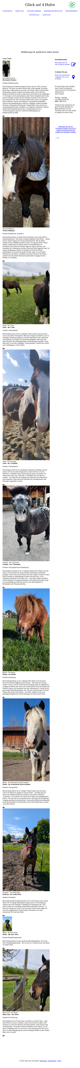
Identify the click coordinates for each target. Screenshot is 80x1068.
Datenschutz (52, 1061)
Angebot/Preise (34, 11)
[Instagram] (58, 138)
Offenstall (34, 15)
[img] (72, 4)
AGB (59, 1061)
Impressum (43, 1061)
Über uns (19, 11)
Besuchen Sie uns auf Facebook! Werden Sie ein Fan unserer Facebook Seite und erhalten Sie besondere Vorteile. (65, 129)
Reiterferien (72, 11)
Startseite (7, 11)
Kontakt (47, 15)
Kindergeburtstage (53, 11)
